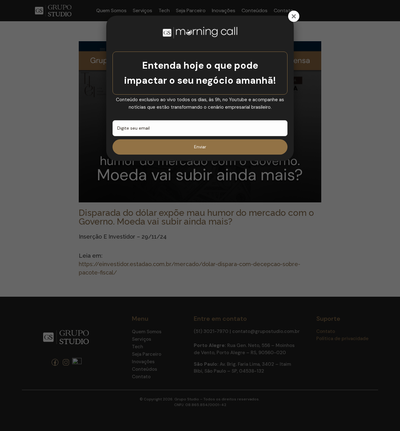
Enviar (200, 147)
